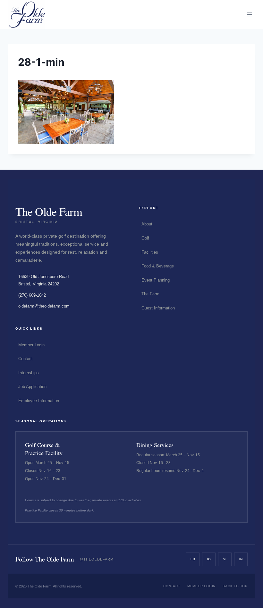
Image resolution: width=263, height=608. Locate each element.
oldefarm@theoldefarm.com (44, 306)
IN (241, 559)
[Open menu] (249, 14)
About (146, 224)
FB (193, 559)
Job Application (32, 386)
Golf (145, 238)
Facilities (149, 252)
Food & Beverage (157, 266)
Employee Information (38, 400)
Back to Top (235, 586)
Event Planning (155, 280)
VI (225, 559)
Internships (28, 372)
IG (209, 559)
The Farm (150, 293)
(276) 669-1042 (32, 295)
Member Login (31, 344)
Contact (25, 358)
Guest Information (158, 308)
